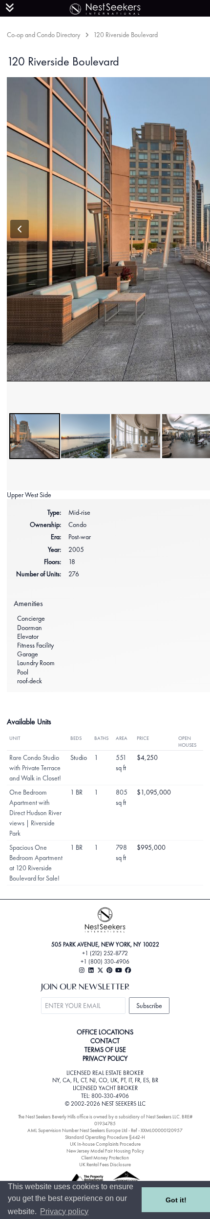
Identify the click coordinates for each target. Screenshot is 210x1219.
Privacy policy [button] (64, 1211)
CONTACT (105, 1040)
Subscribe (149, 1005)
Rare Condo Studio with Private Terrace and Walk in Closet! (35, 767)
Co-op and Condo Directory (43, 34)
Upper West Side (29, 494)
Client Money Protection (105, 1158)
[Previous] (19, 229)
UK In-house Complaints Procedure (105, 1144)
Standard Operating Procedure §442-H (105, 1137)
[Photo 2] (85, 436)
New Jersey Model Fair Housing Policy (105, 1151)
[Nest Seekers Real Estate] (105, 7)
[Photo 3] (135, 436)
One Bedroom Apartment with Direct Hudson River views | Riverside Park (35, 813)
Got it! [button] (176, 1200)
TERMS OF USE (105, 1049)
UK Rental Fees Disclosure (105, 1164)
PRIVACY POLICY (105, 1058)
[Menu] (9, 7)
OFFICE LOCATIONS (105, 1032)
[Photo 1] (34, 436)
